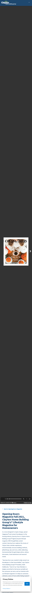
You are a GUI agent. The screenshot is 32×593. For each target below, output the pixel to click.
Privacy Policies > (7, 588)
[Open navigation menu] (30, 3)
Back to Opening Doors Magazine (13, 509)
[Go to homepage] (9, 3)
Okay (27, 584)
